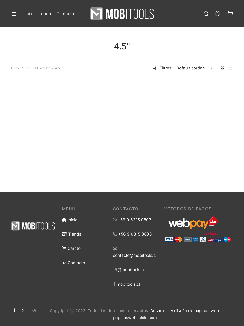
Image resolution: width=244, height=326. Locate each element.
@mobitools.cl (131, 269)
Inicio (27, 13)
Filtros (165, 68)
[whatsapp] (23, 310)
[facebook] (14, 310)
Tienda (44, 13)
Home (15, 68)
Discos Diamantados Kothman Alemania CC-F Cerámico (116, 156)
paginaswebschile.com (135, 317)
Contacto (65, 13)
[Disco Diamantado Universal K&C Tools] (45, 112)
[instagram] (33, 310)
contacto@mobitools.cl (135, 255)
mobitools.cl (128, 284)
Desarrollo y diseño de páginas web (184, 310)
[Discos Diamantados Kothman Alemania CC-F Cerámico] (122, 112)
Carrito (73, 248)
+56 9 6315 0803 (134, 219)
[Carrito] (230, 14)
